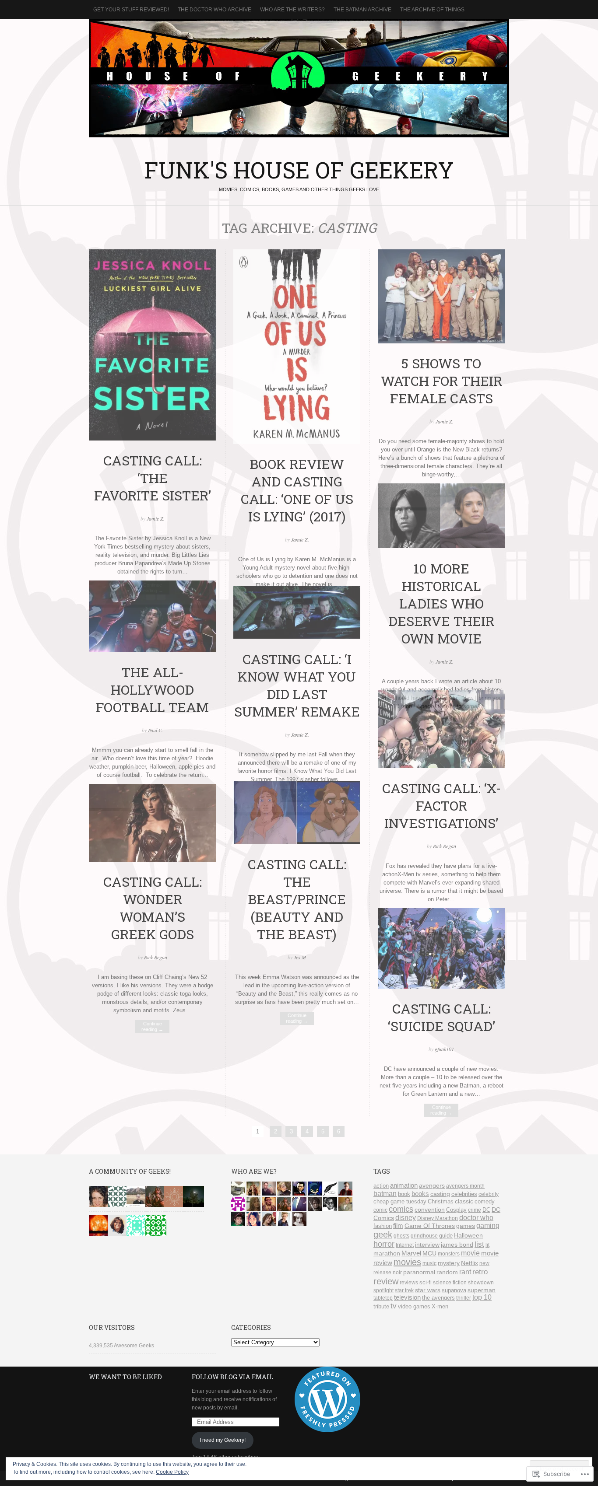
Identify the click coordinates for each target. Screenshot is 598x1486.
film (398, 1225)
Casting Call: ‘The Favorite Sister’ (152, 477)
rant (465, 1272)
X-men (440, 1306)
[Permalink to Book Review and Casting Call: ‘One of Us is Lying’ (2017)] (296, 442)
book (404, 1194)
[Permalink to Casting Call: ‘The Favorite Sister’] (152, 438)
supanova (454, 1290)
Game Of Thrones (430, 1226)
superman (482, 1290)
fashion (382, 1226)
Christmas (441, 1201)
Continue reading (297, 1018)
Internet (405, 1245)
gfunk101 (444, 1048)
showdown (481, 1283)
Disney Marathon (437, 1218)
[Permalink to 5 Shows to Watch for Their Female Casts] (441, 341)
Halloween (468, 1235)
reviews (409, 1283)
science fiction (450, 1283)
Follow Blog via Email (232, 1377)
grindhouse (424, 1236)
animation (404, 1185)
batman (385, 1193)
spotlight (383, 1290)
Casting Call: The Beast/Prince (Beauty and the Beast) (297, 899)
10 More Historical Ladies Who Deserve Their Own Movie (441, 603)
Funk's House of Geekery (299, 78)
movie (470, 1253)
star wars (427, 1290)
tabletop (383, 1298)
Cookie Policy (172, 1472)
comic (380, 1210)
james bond (457, 1244)
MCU (429, 1253)
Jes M (300, 957)
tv (393, 1305)
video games (414, 1307)
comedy (485, 1201)
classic (464, 1201)
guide (446, 1236)
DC (486, 1209)
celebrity (488, 1194)
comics (401, 1209)
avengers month (465, 1186)
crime (474, 1210)
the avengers (438, 1298)
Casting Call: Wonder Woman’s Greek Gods (152, 908)
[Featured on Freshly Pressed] (327, 1430)
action (381, 1185)
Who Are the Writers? (292, 10)
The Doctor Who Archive (214, 10)
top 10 (482, 1297)
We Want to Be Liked (125, 1377)
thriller (463, 1298)
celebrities (464, 1194)
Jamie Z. (156, 518)
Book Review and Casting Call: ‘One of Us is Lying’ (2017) (297, 490)
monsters (449, 1254)
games (465, 1225)
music (429, 1263)
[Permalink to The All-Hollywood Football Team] (152, 650)
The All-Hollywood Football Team (152, 689)
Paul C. (155, 730)
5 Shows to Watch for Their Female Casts (441, 380)
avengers (432, 1185)
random (447, 1272)
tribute (381, 1306)
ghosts (401, 1236)
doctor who (476, 1217)
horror (383, 1244)
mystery (449, 1263)
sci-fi (425, 1282)
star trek (404, 1290)
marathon (386, 1253)
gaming (488, 1225)
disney (405, 1217)
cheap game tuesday (399, 1201)
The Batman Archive (362, 10)
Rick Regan (444, 846)
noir (397, 1272)
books (420, 1193)
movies (407, 1262)
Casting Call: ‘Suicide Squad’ (441, 1017)
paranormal (419, 1272)
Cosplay (456, 1209)
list (479, 1244)
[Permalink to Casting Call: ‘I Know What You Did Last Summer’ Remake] (296, 636)
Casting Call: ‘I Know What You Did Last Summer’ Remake (297, 685)
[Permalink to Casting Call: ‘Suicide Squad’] (441, 986)
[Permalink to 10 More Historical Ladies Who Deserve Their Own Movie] (441, 546)
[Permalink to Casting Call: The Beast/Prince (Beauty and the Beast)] (296, 842)
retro (480, 1271)
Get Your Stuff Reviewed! (131, 10)
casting (440, 1194)
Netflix (469, 1263)
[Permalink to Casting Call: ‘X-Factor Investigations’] (441, 766)
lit (487, 1245)
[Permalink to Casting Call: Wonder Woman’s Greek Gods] (152, 860)
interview (427, 1244)
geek (382, 1234)
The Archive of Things (432, 10)
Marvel (411, 1253)
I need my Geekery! (223, 1440)
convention (430, 1209)
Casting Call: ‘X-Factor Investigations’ (441, 805)
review (385, 1281)
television (407, 1297)
